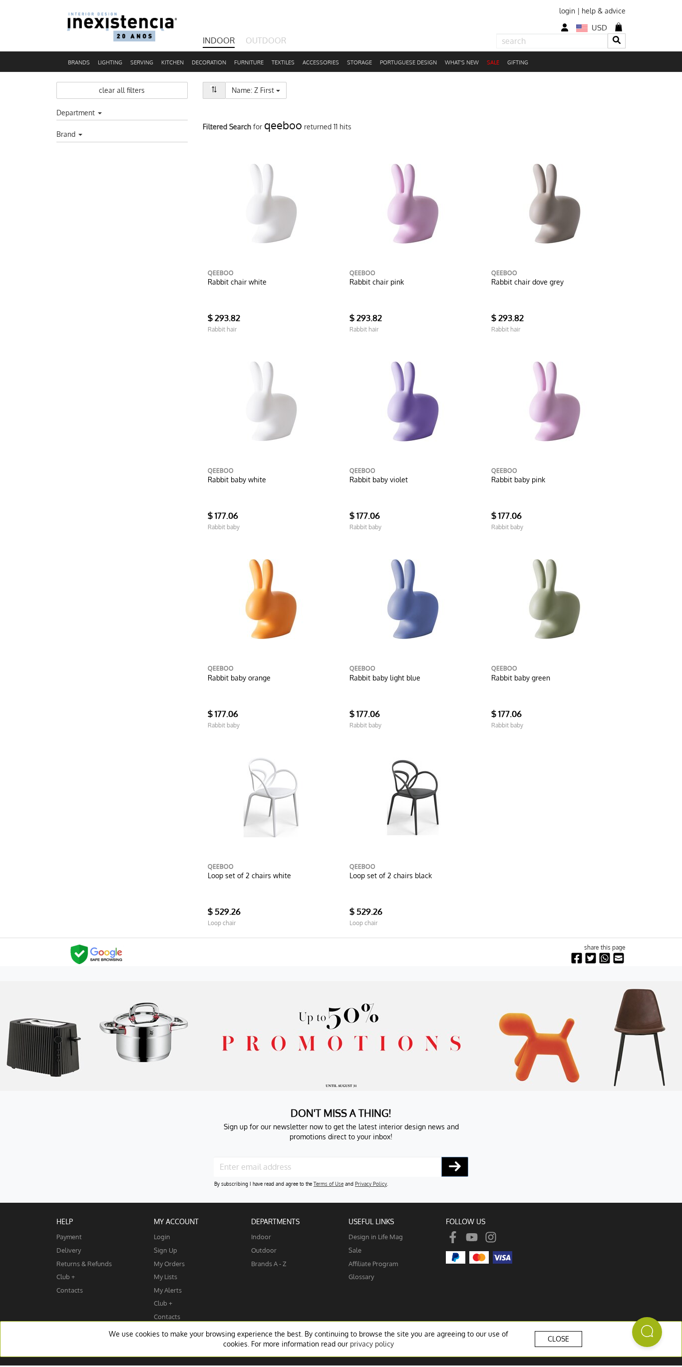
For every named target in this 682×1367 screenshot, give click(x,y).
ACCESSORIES (321, 62)
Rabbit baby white (237, 479)
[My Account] (564, 27)
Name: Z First (259, 89)
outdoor (264, 1250)
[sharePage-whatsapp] (605, 958)
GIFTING (517, 62)
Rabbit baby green (520, 678)
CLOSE (558, 1339)
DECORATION (209, 62)
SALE (493, 62)
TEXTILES (283, 62)
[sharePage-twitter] (591, 958)
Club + (65, 1276)
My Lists (165, 1276)
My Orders (169, 1263)
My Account (176, 1221)
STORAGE (359, 62)
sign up (165, 1250)
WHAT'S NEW (462, 62)
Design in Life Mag (375, 1236)
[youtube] (472, 1236)
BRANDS (79, 62)
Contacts (69, 1290)
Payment (69, 1236)
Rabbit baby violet (378, 479)
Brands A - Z (269, 1263)
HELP (64, 1221)
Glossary (361, 1276)
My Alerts (168, 1290)
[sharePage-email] (619, 958)
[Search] (616, 40)
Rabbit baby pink (518, 479)
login (567, 10)
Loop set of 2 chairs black (390, 875)
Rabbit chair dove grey (527, 282)
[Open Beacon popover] (647, 1332)
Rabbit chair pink (376, 282)
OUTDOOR (266, 40)
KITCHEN (172, 62)
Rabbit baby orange (239, 678)
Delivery (68, 1250)
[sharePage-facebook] (577, 958)
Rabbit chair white (237, 282)
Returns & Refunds (84, 1263)
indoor (261, 1236)
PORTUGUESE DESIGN (408, 62)
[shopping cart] (618, 26)
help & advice (604, 10)
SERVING (141, 62)
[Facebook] (453, 1236)
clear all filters (122, 90)
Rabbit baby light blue (384, 678)
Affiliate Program (373, 1263)
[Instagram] (491, 1236)
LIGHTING (110, 62)
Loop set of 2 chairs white (249, 875)
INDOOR (219, 40)
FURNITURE (249, 62)
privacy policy (372, 1344)
